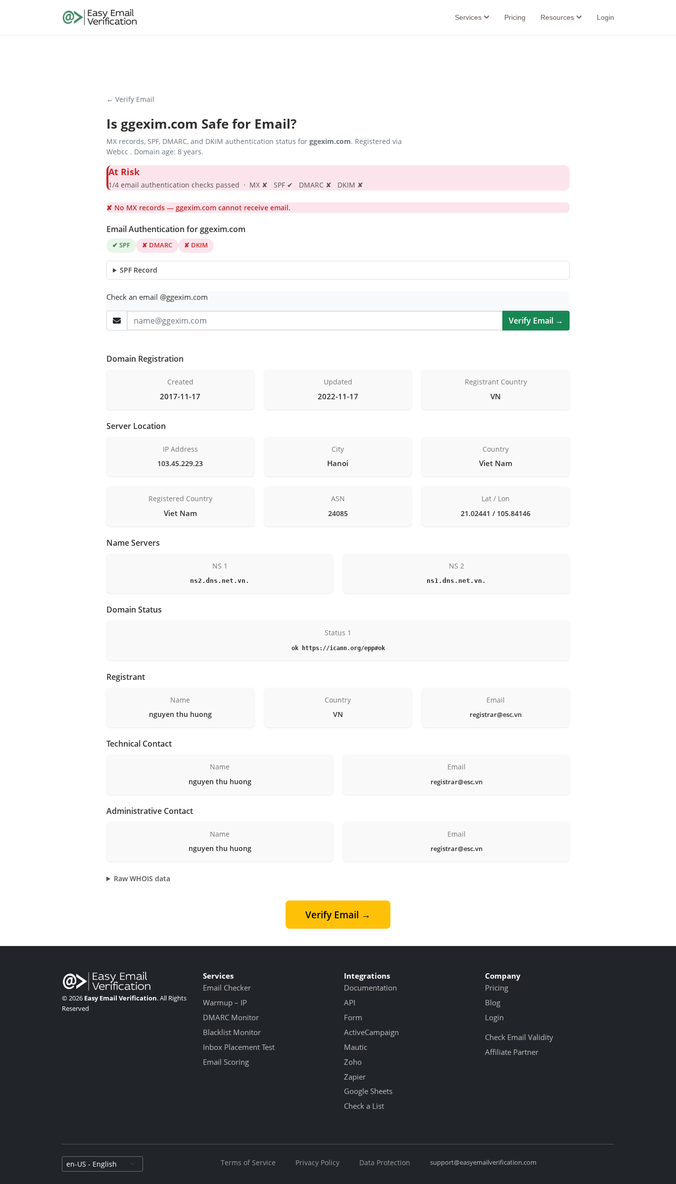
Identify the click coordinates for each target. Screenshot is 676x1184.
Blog (492, 1002)
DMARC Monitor (231, 1017)
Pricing (515, 17)
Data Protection (384, 1162)
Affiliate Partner (511, 1052)
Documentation (370, 988)
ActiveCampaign (371, 1032)
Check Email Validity (519, 1037)
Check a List (364, 1106)
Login (605, 17)
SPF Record (138, 270)
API (349, 1002)
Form (353, 1017)
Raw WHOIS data (142, 878)
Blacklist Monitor (232, 1032)
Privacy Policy (317, 1162)
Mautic (355, 1047)
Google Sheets (368, 1091)
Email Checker (227, 988)
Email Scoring (226, 1062)
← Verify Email (130, 99)
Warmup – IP (225, 1002)
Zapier (355, 1077)
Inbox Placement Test (239, 1047)
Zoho (353, 1062)
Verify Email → (536, 320)
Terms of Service (248, 1162)
